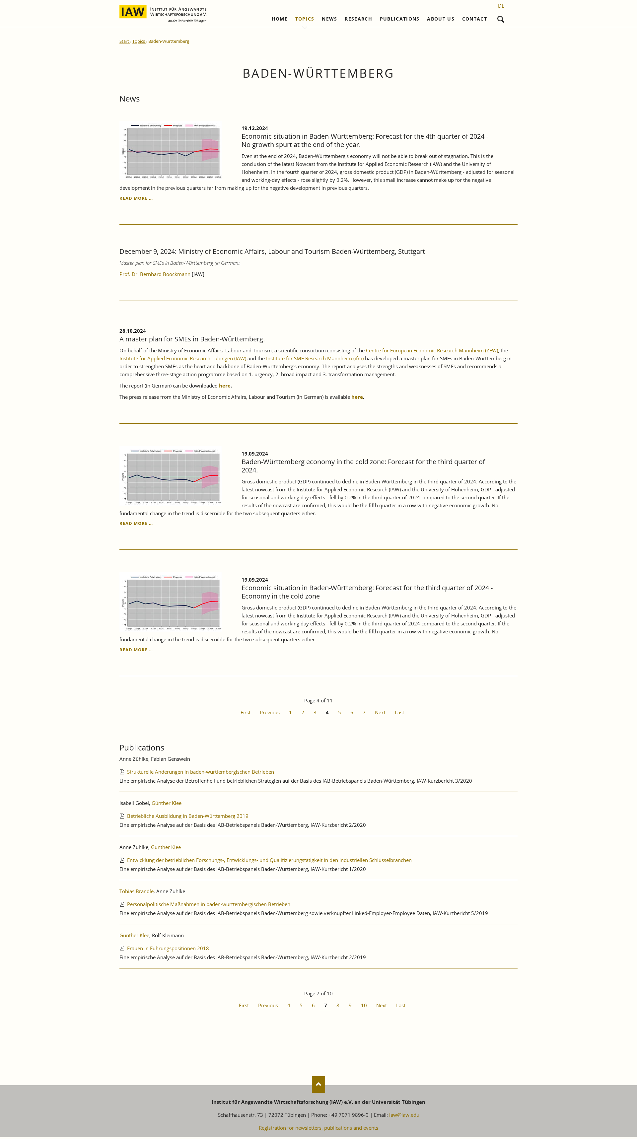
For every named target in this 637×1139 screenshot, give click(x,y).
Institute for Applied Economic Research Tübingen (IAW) (183, 358)
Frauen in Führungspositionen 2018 (168, 948)
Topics (305, 19)
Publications (400, 19)
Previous (270, 712)
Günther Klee (166, 803)
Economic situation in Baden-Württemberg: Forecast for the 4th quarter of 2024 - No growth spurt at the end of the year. (365, 140)
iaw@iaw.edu (404, 1114)
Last (399, 712)
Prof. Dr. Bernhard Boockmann (154, 274)
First (245, 712)
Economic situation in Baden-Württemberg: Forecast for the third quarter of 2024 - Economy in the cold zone (367, 592)
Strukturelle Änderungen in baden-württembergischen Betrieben (200, 771)
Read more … (136, 198)
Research (358, 19)
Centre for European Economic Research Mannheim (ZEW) (432, 350)
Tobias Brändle (136, 891)
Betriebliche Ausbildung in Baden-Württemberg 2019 (187, 816)
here (225, 385)
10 (364, 1005)
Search (500, 18)
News (329, 19)
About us (441, 19)
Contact (474, 19)
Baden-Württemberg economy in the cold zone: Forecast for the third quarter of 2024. (363, 465)
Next (380, 712)
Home (280, 19)
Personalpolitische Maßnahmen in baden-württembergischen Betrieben (208, 904)
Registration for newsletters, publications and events (318, 1127)
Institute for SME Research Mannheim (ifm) (315, 358)
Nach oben (318, 1084)
